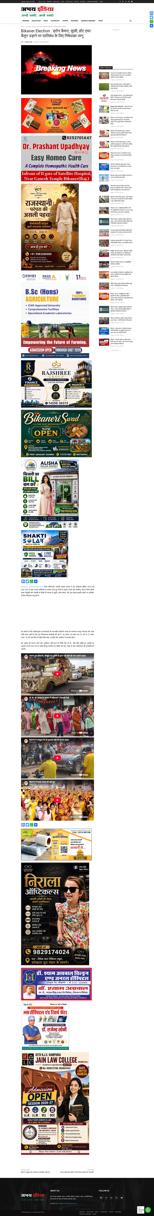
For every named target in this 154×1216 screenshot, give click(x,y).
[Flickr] (111, 1198)
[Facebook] (120, 1)
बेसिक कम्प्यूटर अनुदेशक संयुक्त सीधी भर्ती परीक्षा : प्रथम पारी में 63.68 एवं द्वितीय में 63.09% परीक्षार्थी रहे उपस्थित (121, 309)
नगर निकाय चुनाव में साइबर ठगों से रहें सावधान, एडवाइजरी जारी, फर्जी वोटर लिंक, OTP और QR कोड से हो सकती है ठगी (121, 188)
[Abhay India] (22, 42)
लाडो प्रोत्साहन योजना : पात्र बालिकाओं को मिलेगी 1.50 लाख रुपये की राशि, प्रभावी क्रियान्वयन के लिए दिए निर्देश (122, 97)
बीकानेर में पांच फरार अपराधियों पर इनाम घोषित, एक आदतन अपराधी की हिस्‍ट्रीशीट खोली (121, 155)
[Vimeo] (129, 1)
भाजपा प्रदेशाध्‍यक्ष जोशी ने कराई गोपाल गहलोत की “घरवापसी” (77, 1172)
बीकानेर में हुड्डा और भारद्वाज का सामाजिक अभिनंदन (35, 1172)
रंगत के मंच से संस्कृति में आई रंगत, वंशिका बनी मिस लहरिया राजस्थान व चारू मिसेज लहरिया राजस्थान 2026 (121, 75)
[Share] (151, 26)
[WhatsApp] (151, 21)
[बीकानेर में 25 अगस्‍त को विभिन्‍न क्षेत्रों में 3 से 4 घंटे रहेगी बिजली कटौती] (104, 178)
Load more (115, 350)
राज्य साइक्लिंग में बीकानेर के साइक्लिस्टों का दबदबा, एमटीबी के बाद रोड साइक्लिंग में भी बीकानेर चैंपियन (122, 274)
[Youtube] (132, 1)
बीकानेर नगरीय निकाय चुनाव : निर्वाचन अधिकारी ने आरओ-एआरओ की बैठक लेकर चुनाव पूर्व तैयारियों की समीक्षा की (121, 133)
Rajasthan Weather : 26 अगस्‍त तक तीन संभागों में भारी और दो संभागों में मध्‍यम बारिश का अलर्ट (121, 108)
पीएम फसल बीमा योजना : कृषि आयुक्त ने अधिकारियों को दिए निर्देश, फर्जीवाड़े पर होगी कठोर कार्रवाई (121, 86)
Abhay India (28, 42)
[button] (130, 20)
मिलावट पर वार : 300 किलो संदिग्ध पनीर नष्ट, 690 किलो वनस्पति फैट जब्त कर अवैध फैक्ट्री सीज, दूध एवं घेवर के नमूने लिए (122, 210)
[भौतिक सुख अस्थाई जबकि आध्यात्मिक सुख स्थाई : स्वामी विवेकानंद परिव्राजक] (104, 286)
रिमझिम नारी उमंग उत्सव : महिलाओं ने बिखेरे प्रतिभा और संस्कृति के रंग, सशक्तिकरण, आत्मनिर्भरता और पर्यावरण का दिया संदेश (121, 253)
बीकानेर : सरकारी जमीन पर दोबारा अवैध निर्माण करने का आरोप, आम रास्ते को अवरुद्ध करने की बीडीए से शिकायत (122, 341)
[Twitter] (151, 17)
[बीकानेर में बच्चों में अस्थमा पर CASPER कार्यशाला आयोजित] (104, 264)
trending (28, 26)
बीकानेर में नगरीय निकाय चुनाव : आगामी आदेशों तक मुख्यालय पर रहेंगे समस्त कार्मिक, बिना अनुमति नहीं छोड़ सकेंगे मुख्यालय (122, 144)
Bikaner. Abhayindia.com (32, 587)
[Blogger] (101, 1198)
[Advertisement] (93, 11)
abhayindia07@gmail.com (68, 1203)
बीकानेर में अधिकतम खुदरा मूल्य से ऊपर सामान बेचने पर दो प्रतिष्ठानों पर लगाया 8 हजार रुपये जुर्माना (121, 166)
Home (23, 26)
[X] (126, 1)
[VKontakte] (122, 1198)
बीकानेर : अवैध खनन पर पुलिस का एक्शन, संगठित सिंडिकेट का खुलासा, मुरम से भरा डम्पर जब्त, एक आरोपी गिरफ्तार (121, 330)
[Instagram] (123, 1)
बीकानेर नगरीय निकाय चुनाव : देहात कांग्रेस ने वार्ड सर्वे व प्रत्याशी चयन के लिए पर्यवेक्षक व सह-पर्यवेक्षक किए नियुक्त (122, 199)
